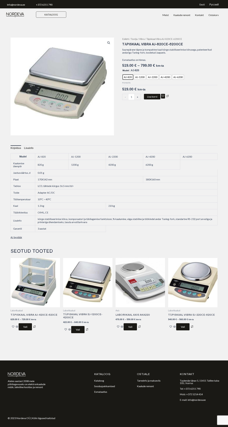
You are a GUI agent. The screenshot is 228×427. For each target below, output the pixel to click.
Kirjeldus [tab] (16, 148)
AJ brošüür (16, 237)
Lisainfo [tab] (29, 148)
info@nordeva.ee (16, 4)
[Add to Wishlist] (163, 96)
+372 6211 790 (44, 4)
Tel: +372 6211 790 (190, 388)
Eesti (202, 4)
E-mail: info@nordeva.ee (193, 399)
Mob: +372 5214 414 (191, 394)
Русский (214, 4)
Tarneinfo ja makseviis (149, 380)
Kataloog (99, 380)
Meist (165, 14)
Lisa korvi (152, 96)
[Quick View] (17, 326)
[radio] (128, 77)
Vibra (142, 39)
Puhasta (126, 83)
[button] (109, 43)
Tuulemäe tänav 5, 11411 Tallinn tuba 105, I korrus (199, 382)
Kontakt (199, 14)
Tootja (134, 39)
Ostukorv (213, 14)
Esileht (125, 39)
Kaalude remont (181, 14)
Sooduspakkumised (104, 386)
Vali (25, 326)
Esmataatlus (100, 391)
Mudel (126, 70)
